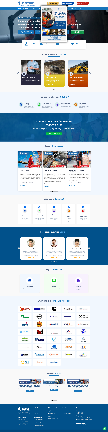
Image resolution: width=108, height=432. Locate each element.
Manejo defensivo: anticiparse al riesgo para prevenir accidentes (29, 386)
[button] (18, 73)
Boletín (67, 8)
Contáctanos (73, 8)
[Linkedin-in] (81, 424)
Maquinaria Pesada (52, 77)
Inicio (19, 8)
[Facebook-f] (77, 424)
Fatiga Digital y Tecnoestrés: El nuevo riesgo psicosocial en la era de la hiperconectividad (78, 393)
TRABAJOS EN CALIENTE (27, 170)
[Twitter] (79, 424)
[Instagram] (83, 424)
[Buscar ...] (80, 8)
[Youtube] (85, 424)
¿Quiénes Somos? (26, 8)
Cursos (33, 8)
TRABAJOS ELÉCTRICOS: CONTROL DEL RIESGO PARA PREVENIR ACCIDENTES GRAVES (54, 387)
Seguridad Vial (27, 77)
